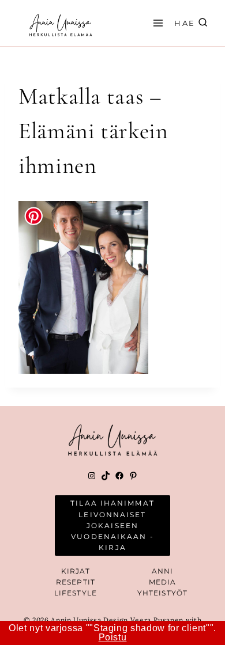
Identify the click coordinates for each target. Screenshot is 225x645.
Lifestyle (75, 593)
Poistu (113, 637)
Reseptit (75, 582)
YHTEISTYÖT (162, 593)
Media (163, 582)
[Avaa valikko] (156, 23)
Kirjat (76, 571)
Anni (162, 571)
